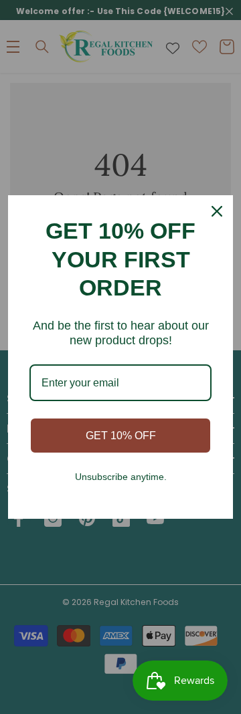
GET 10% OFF (121, 435)
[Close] (217, 211)
